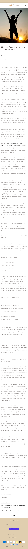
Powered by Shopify (20, 546)
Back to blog (14, 515)
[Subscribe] (21, 524)
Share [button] (3, 55)
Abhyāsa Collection (5, 502)
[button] (2, 5)
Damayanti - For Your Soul (11, 546)
